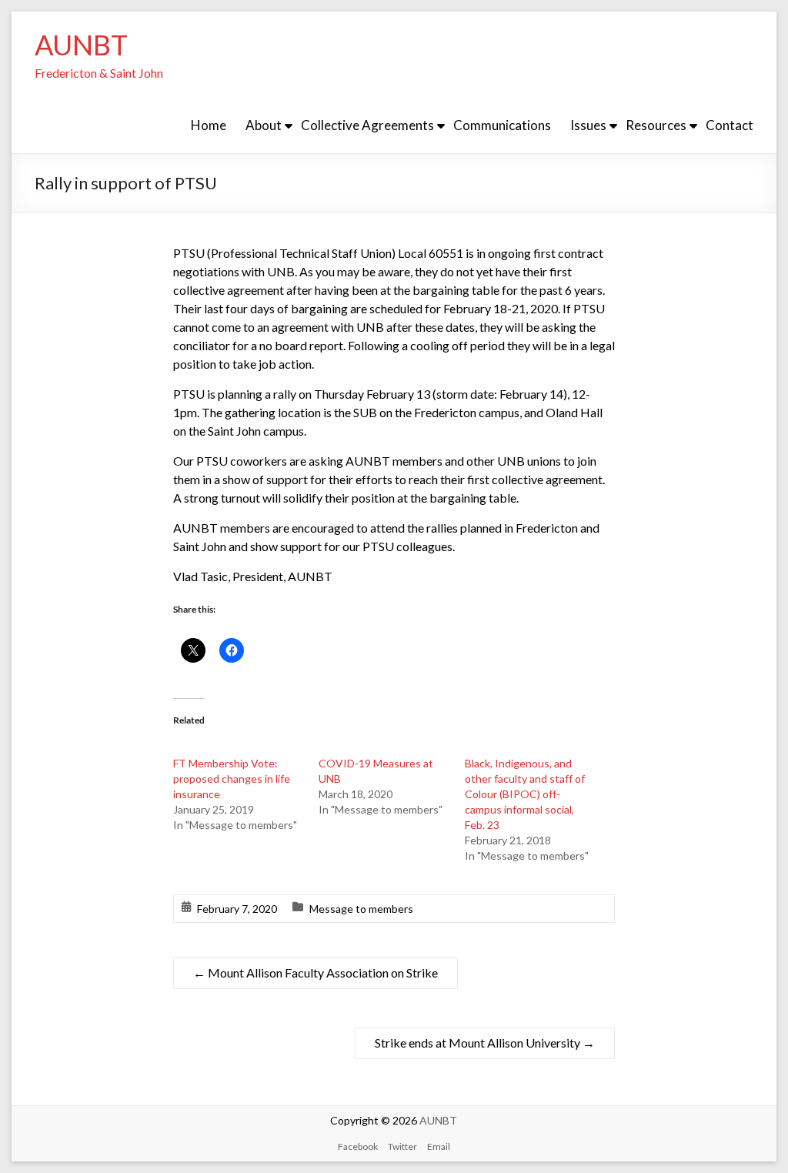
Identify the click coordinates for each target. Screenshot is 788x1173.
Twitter (402, 1146)
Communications (502, 125)
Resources (656, 125)
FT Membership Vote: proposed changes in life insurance (231, 778)
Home (208, 125)
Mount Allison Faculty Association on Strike (315, 972)
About (263, 125)
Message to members (361, 908)
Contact (729, 125)
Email (438, 1146)
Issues (588, 125)
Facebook (358, 1146)
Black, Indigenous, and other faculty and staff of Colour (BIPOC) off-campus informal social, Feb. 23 (525, 794)
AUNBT (81, 45)
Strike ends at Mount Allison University (485, 1042)
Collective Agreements (367, 125)
